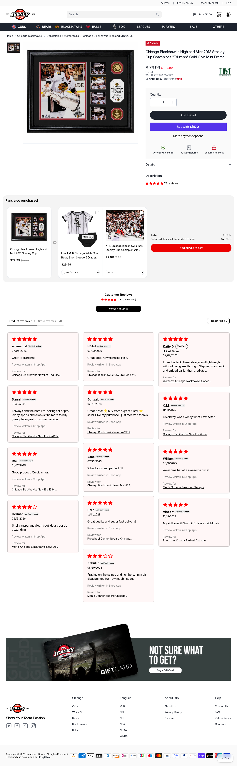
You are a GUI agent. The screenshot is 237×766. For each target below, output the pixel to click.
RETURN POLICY (185, 3)
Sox (122, 27)
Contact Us (221, 706)
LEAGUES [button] (143, 27)
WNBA (124, 735)
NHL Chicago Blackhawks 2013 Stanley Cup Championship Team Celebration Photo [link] (124, 248)
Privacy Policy (173, 712)
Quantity (155, 94)
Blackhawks (71, 27)
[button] (155, 183)
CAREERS (165, 3)
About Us (170, 706)
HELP (228, 3)
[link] (29, 227)
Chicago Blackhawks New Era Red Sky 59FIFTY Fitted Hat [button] (35, 375)
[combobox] (114, 14)
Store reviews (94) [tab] (50, 321)
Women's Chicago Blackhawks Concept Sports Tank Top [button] (187, 381)
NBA (122, 724)
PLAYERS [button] (168, 27)
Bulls (96, 27)
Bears (47, 27)
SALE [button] (193, 27)
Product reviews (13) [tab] (22, 321)
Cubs (22, 27)
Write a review (118, 309)
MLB (122, 706)
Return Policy (223, 718)
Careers (169, 718)
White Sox (78, 712)
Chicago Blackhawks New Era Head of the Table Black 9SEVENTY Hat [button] (110, 375)
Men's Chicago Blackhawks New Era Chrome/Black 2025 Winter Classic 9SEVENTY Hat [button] (34, 547)
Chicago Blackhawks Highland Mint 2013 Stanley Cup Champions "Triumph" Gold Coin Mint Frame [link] (28, 252)
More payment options (188, 136)
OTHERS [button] (218, 27)
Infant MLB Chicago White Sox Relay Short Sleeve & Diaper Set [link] (79, 256)
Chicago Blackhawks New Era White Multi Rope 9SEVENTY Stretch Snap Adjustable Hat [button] (185, 434)
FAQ (217, 712)
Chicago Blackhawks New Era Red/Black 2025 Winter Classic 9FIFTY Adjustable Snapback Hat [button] (36, 436)
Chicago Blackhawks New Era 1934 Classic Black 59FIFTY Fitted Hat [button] (108, 432)
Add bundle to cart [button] (191, 247)
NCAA (123, 730)
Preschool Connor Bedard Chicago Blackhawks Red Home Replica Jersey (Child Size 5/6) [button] (111, 538)
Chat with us (222, 724)
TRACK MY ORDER (209, 3)
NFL (122, 712)
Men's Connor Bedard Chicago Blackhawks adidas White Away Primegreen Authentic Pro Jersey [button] (107, 596)
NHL (122, 718)
